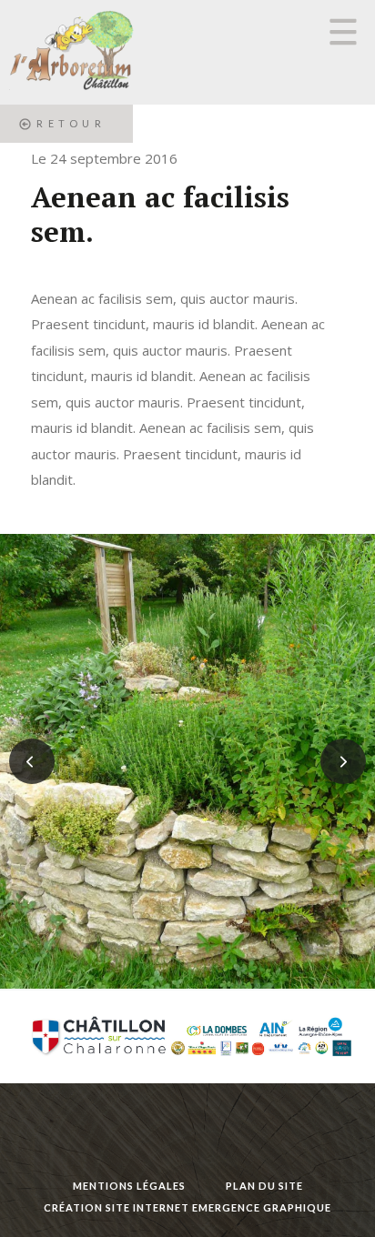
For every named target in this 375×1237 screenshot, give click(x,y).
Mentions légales (129, 1186)
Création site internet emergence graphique (187, 1207)
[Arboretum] (68, 52)
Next (343, 761)
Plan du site (264, 1186)
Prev (32, 761)
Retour (71, 123)
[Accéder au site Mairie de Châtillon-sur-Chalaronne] (188, 1037)
